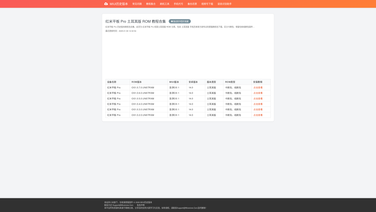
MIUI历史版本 (119, 4)
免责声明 (141, 205)
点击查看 (258, 87)
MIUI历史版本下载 (180, 21)
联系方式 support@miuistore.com (118, 205)
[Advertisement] (188, 55)
